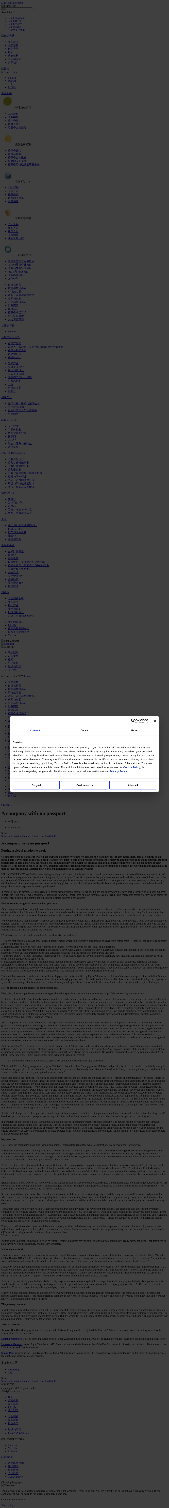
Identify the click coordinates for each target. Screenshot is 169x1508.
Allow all (133, 785)
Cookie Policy (131, 767)
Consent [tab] (35, 730)
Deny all (36, 785)
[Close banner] (155, 721)
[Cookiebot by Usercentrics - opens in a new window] (133, 720)
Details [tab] (85, 730)
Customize (82, 785)
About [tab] (134, 730)
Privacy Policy (118, 771)
